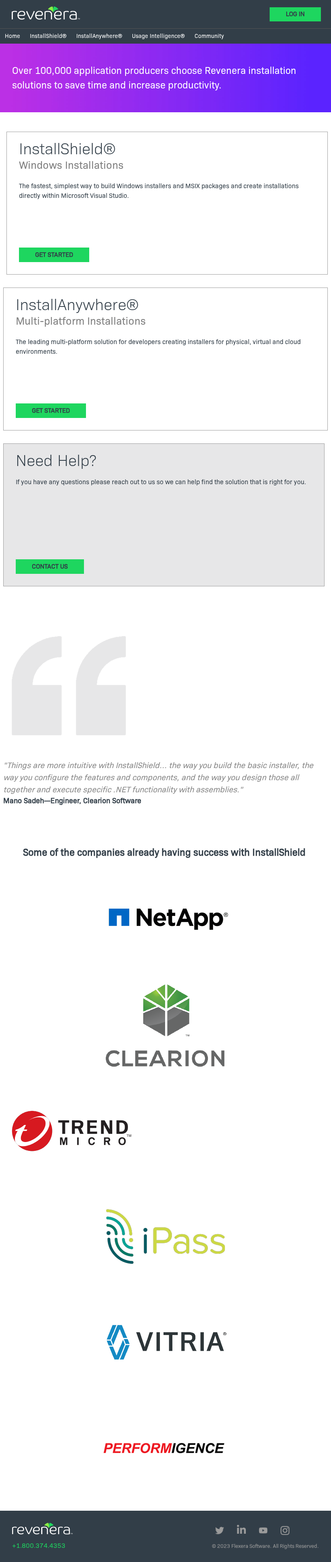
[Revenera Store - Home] (46, 13)
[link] (12, 36)
